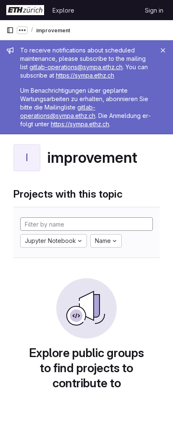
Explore (63, 10)
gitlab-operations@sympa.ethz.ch (76, 66)
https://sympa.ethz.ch (85, 75)
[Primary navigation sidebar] (10, 30)
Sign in (154, 10)
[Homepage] (25, 10)
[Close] (163, 50)
